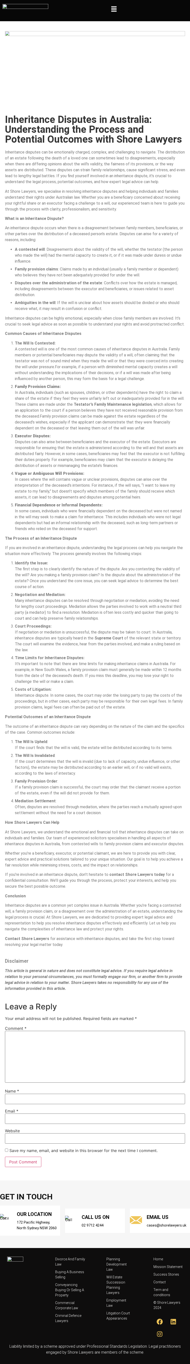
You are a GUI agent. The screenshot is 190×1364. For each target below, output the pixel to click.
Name (12, 1091)
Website (12, 1131)
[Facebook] (159, 1321)
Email (11, 1111)
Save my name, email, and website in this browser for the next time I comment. (83, 1151)
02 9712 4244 (92, 1225)
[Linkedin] (173, 1321)
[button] (114, 9)
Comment (15, 1028)
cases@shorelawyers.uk (166, 1225)
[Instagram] (159, 1334)
